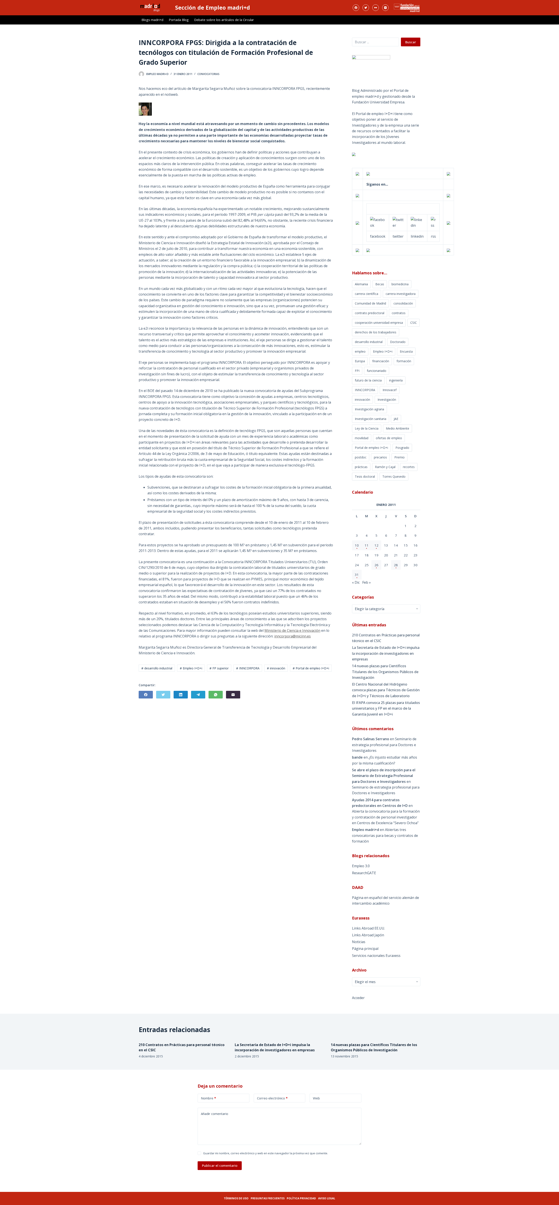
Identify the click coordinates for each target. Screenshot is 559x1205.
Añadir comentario (214, 1113)
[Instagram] (385, 7)
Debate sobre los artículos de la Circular (224, 19)
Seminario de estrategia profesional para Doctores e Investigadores (384, 745)
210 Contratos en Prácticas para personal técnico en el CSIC (386, 638)
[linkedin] (417, 222)
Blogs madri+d (152, 19)
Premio (399, 457)
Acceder (358, 997)
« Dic (356, 582)
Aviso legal (326, 1198)
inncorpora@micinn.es (292, 636)
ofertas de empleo (389, 438)
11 (367, 545)
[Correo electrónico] (233, 694)
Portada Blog (179, 19)
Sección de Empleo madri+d (212, 7)
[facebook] (377, 222)
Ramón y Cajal (385, 467)
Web (316, 1098)
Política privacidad (301, 1198)
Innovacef (390, 390)
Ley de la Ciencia (366, 428)
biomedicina (400, 284)
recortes (409, 467)
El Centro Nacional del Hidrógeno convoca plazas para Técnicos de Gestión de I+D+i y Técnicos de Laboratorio (386, 690)
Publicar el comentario (219, 1165)
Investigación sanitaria (370, 419)
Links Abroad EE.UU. (368, 928)
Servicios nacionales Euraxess (376, 955)
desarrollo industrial (369, 342)
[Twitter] (365, 7)
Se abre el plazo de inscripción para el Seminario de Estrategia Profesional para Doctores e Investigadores (383, 776)
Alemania (361, 284)
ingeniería (396, 380)
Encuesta (406, 351)
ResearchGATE (364, 873)
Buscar (410, 42)
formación (404, 361)
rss (433, 236)
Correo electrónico (272, 1098)
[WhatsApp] (216, 694)
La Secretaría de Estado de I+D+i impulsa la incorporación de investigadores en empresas (385, 653)
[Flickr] (375, 7)
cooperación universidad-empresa (379, 322)
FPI (357, 371)
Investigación (387, 399)
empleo (360, 351)
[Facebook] (356, 7)
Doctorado (397, 342)
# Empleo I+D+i (191, 668)
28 (396, 565)
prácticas (361, 467)
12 (376, 545)
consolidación (403, 303)
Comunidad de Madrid (370, 303)
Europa (360, 361)
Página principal (365, 948)
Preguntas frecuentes (268, 1198)
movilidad (361, 438)
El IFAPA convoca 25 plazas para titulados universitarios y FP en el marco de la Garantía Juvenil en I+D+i (386, 708)
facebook (377, 236)
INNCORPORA (365, 390)
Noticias (358, 941)
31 (357, 574)
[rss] (433, 222)
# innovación (276, 668)
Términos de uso (236, 1198)
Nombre (208, 1098)
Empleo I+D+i (382, 351)
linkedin (417, 236)
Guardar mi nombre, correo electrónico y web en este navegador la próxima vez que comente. (265, 1153)
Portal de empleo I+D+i (371, 448)
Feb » (366, 582)
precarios (380, 457)
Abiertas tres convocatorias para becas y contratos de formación (385, 835)
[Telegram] (198, 694)
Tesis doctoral (365, 476)
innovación (362, 399)
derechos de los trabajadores (375, 332)
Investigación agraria (369, 409)
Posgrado (402, 448)
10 (357, 545)
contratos (398, 313)
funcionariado (376, 371)
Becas (379, 284)
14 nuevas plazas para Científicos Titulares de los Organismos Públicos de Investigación (385, 671)
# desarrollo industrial (156, 668)
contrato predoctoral (369, 313)
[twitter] (398, 222)
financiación (380, 361)
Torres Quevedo (393, 476)
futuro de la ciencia (368, 380)
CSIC (413, 322)
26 (376, 565)
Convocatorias (208, 74)
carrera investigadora (401, 294)
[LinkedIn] (181, 694)
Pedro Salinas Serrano (370, 739)
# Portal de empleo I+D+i (311, 668)
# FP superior (219, 668)
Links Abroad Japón (368, 935)
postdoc (360, 457)
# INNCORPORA (247, 668)
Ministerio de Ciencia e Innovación (292, 630)
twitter (398, 236)
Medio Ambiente (397, 428)
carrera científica (366, 294)
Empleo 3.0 (361, 866)
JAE (396, 419)
